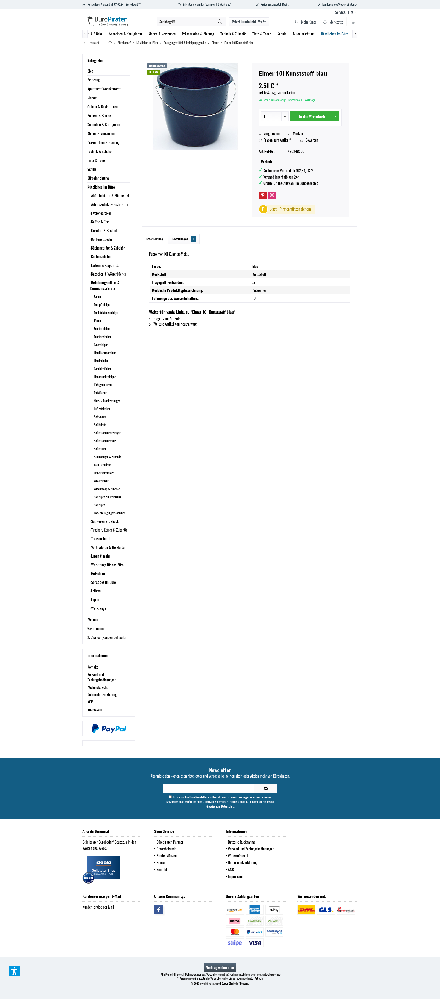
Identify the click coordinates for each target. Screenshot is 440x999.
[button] (14, 971)
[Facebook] (158, 909)
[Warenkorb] (353, 21)
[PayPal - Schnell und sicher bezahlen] (108, 728)
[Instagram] (272, 195)
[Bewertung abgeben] (300, 79)
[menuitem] (345, 12)
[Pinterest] (263, 195)
